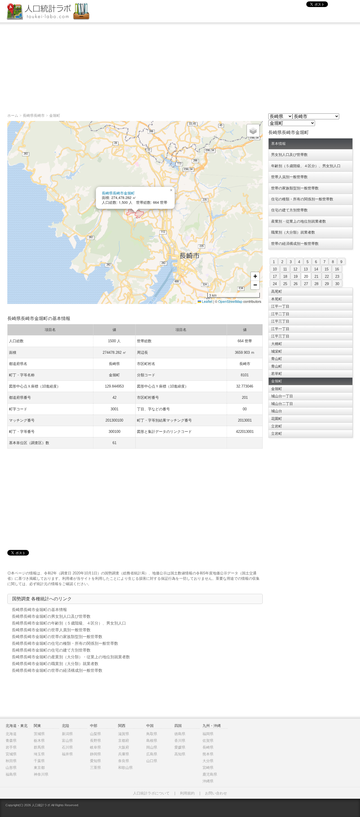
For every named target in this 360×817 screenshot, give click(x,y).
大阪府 (123, 747)
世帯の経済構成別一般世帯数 (295, 243)
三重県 (95, 767)
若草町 (276, 373)
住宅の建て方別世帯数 (289, 210)
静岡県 (95, 754)
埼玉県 (39, 754)
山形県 (11, 767)
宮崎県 (207, 767)
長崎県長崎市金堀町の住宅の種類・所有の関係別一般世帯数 (65, 643)
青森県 (11, 740)
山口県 (151, 761)
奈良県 (123, 761)
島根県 (151, 740)
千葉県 (39, 761)
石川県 (67, 747)
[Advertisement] (180, 65)
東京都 (39, 767)
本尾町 (276, 299)
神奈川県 (41, 774)
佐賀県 (207, 740)
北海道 (11, 734)
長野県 (95, 740)
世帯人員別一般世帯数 (289, 177)
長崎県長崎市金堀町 (118, 193)
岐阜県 (95, 747)
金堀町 (54, 115)
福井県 (67, 754)
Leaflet (206, 301)
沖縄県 (207, 781)
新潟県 (67, 734)
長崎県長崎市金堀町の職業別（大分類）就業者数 (55, 663)
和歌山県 (125, 767)
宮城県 (11, 754)
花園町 (276, 419)
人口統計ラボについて (151, 793)
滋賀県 (123, 734)
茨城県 (39, 734)
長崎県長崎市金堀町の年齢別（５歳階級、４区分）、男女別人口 (69, 623)
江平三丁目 (280, 321)
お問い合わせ (216, 793)
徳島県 (179, 734)
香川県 (179, 740)
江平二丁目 (280, 314)
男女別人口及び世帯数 (289, 155)
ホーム (12, 115)
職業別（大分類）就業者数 (293, 232)
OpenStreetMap (230, 301)
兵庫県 (123, 754)
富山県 (67, 740)
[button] (171, 190)
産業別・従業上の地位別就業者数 (298, 221)
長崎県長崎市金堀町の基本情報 (39, 609)
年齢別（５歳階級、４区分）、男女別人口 (306, 166)
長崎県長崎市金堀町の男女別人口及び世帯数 (51, 616)
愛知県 (95, 761)
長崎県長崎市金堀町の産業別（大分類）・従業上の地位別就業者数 (71, 657)
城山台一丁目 (282, 396)
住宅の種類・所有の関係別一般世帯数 (302, 199)
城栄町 (276, 351)
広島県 (151, 754)
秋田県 (11, 761)
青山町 (276, 359)
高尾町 (276, 291)
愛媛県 (179, 747)
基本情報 (278, 144)
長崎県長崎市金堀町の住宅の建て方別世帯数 (51, 650)
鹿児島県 (209, 774)
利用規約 (187, 793)
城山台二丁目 (282, 404)
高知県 (179, 754)
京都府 (123, 740)
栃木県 (39, 740)
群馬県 (39, 747)
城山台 (276, 411)
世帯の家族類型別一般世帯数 (295, 188)
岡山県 (151, 747)
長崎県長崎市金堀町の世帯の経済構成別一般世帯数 (57, 670)
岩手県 (11, 747)
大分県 (207, 761)
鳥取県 (151, 734)
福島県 (11, 774)
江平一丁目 (280, 306)
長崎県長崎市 (34, 115)
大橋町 (276, 344)
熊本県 (207, 754)
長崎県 (207, 747)
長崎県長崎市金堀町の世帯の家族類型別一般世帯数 (57, 636)
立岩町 (276, 426)
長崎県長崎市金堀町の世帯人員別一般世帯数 (51, 630)
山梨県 (95, 734)
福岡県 (207, 734)
